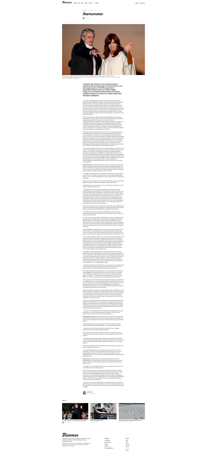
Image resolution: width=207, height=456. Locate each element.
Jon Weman (96, 421)
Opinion (86, 3)
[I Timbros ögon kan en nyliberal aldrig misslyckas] (75, 411)
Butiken (106, 444)
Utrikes (91, 421)
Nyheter (85, 10)
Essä (79, 3)
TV (93, 3)
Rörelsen (90, 3)
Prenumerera (142, 3)
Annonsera (107, 446)
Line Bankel (129, 421)
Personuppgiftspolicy (109, 448)
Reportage (121, 421)
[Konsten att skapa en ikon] (103, 411)
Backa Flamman (108, 442)
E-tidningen (107, 438)
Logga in (137, 3)
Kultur (82, 3)
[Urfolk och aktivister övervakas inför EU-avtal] (132, 411)
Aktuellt (75, 3)
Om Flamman (107, 440)
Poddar (96, 3)
